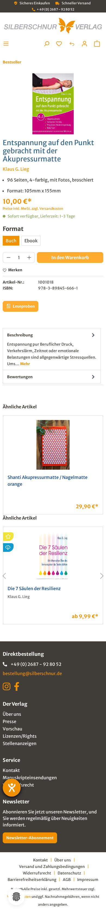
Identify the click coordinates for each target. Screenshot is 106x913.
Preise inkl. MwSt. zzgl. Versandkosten (33, 208)
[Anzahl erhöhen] (29, 257)
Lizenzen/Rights (20, 736)
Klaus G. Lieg (16, 169)
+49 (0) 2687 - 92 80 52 (36, 664)
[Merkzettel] (59, 44)
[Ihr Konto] (84, 44)
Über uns (12, 714)
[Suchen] (46, 44)
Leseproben (23, 306)
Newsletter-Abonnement (30, 837)
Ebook (31, 240)
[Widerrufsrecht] (71, 44)
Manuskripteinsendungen (30, 777)
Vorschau (12, 728)
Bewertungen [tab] (20, 376)
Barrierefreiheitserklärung (32, 880)
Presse (9, 721)
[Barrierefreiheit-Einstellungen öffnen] (12, 788)
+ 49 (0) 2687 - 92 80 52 (55, 9)
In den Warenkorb (70, 257)
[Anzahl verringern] (8, 257)
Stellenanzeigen (19, 743)
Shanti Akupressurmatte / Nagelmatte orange (48, 481)
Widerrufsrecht (37, 873)
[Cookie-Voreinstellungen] (16, 897)
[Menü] (7, 44)
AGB (67, 880)
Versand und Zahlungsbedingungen (52, 867)
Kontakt (11, 770)
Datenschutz (69, 873)
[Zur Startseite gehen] (53, 25)
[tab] (52, 349)
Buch (11, 240)
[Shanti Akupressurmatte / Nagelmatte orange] (53, 445)
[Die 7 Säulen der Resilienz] (53, 556)
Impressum (87, 880)
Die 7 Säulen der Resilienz (34, 588)
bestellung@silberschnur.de (32, 673)
